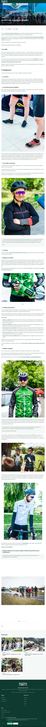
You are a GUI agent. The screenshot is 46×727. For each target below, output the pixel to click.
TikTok (25, 701)
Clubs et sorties (3, 699)
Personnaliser (10, 721)
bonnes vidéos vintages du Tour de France (18, 252)
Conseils (7, 15)
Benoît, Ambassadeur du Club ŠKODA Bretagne (31, 357)
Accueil (2, 15)
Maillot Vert (36, 59)
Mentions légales (4, 710)
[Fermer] (40, 717)
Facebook (25, 699)
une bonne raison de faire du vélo (12, 33)
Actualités (3, 697)
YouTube (25, 703)
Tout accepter (10, 723)
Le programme (3, 701)
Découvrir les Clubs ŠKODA (6, 546)
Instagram (25, 697)
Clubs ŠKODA (25, 543)
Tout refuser (15, 723)
